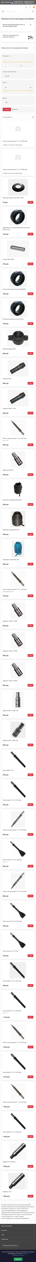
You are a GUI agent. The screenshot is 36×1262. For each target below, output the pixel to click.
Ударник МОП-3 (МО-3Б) (10, 710)
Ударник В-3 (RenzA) (9, 1162)
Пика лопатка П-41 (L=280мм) (12, 860)
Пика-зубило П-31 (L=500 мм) (12, 1011)
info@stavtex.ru (29, 3)
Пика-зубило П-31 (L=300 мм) (12, 800)
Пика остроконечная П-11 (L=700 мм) (14, 1102)
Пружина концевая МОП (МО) (12, 500)
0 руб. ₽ (34, 6)
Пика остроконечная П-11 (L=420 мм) (14, 891)
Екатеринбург (7, 2)
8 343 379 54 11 (18, 1)
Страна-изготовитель (9, 72)
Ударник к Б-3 (7, 1191)
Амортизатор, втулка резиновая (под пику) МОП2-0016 (16, 228)
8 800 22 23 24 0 (29, 1)
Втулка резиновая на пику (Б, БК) (13, 319)
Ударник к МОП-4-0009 (10, 681)
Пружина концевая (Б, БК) (11, 559)
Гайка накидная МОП (9, 349)
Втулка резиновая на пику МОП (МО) (14, 289)
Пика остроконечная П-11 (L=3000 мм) (15, 141)
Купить (30, 202)
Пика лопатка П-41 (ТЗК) (10, 951)
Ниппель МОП (7, 379)
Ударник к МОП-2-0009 (10, 621)
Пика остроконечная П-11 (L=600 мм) (14, 1042)
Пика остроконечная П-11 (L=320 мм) (14, 589)
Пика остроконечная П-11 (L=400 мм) (14, 830)
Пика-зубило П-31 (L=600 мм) (12, 1072)
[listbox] (11, 117)
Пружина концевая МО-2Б (11, 530)
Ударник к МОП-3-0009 (10, 651)
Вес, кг (5, 82)
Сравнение (26, 7)
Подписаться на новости (10, 1245)
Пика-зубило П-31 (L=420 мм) (12, 981)
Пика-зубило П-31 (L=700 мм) (12, 1132)
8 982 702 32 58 (18, 3)
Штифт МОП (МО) (8, 259)
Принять (18, 1259)
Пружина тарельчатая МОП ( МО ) (13, 198)
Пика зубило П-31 (8, 770)
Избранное (30, 7)
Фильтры (33, 117)
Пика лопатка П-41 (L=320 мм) (12, 921)
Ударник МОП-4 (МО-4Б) (10, 740)
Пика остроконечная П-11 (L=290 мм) (14, 438)
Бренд (5, 98)
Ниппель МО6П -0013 (9, 408)
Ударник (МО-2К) (8, 470)
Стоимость (6, 56)
